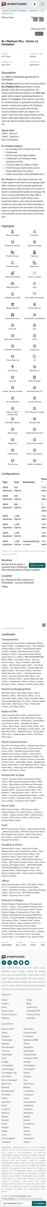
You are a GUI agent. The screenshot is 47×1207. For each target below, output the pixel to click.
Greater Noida (30, 1033)
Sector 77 (6, 99)
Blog (29, 1003)
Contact (40, 1203)
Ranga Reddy (30, 1054)
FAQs (29, 1000)
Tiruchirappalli (8, 1138)
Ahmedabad (7, 1065)
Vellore (27, 1142)
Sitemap (5, 1018)
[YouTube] (27, 962)
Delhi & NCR (8, 1029)
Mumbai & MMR (31, 1040)
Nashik (27, 1120)
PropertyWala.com (22, 1196)
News (4, 1007)
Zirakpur (27, 1076)
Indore (4, 1098)
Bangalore (28, 1047)
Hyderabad (29, 1051)
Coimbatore (29, 1091)
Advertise (31, 1018)
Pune (4, 1058)
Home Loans (7, 1011)
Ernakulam (29, 1095)
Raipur (27, 1127)
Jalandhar (6, 1102)
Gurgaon (6, 1036)
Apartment (33, 11)
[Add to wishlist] (35, 19)
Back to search (9, 11)
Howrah (27, 1062)
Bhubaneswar (8, 1091)
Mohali (27, 1073)
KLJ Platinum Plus (11, 87)
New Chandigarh (9, 1080)
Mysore (5, 1116)
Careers (5, 1003)
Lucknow (6, 1109)
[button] (34, 4)
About (4, 1000)
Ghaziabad (7, 1040)
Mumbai (5, 1044)
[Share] (41, 19)
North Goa (6, 1084)
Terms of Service (9, 1014)
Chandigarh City (9, 1073)
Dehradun (6, 1095)
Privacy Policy (33, 1014)
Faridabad (22, 11)
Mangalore (28, 1113)
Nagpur (27, 1116)
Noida (4, 1033)
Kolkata (5, 1062)
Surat (4, 1135)
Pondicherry (29, 1124)
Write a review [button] (37, 565)
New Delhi (28, 1029)
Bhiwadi (5, 1087)
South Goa (28, 1084)
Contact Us (32, 1007)
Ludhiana (28, 1109)
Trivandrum (29, 1138)
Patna (4, 1124)
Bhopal (27, 1087)
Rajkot (5, 1131)
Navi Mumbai (8, 1047)
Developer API (33, 1011)
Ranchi (27, 1131)
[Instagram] (21, 962)
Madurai (5, 1113)
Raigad (5, 1127)
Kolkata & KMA (31, 1058)
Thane (27, 1044)
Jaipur (26, 1098)
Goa (25, 1080)
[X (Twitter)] (9, 962)
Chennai (6, 1051)
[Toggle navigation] (42, 4)
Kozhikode (28, 1105)
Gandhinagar (8, 1069)
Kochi (4, 1105)
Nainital (5, 1120)
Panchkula (6, 1076)
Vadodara (6, 1142)
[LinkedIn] (15, 962)
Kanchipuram (30, 1102)
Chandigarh (29, 1069)
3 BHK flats (39, 93)
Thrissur (27, 1135)
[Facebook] (4, 962)
